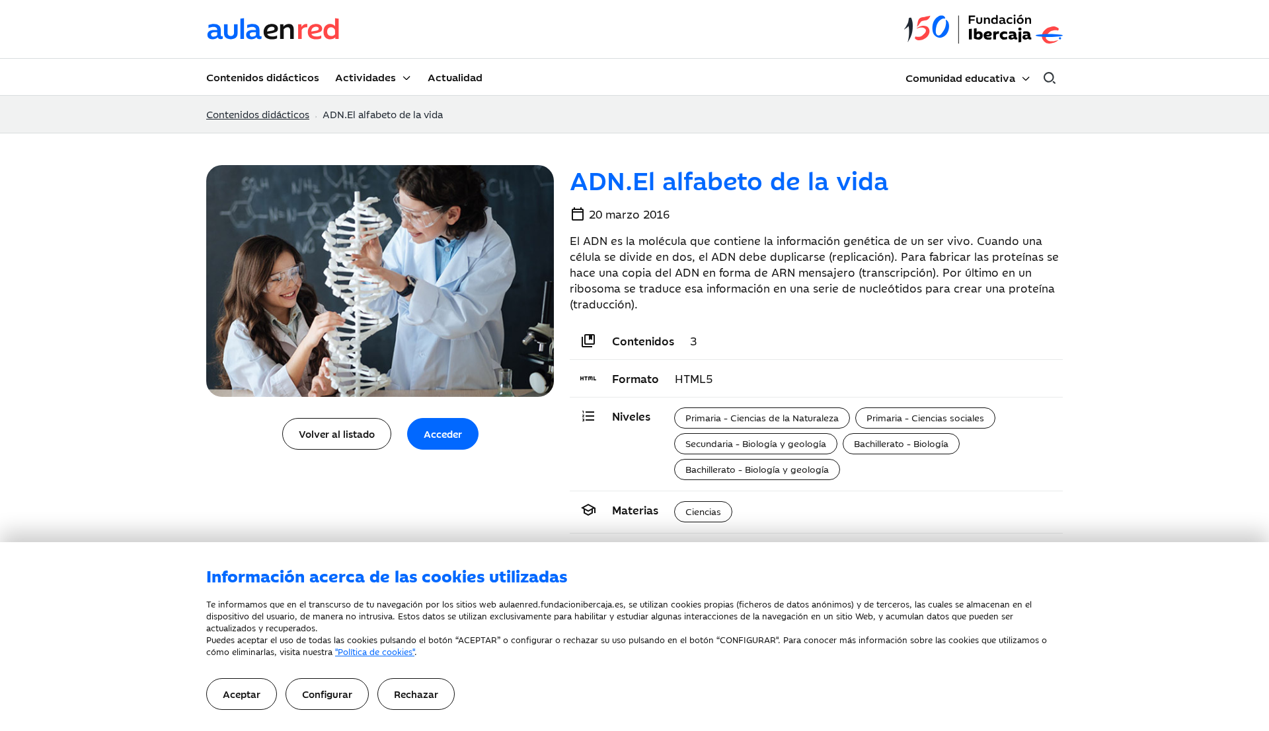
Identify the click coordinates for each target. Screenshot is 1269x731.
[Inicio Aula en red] (273, 29)
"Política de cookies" (374, 651)
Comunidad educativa (960, 77)
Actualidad (455, 76)
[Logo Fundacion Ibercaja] (983, 29)
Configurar (327, 694)
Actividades (365, 76)
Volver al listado (337, 433)
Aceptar (241, 694)
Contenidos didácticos (262, 76)
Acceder (443, 433)
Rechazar (416, 694)
